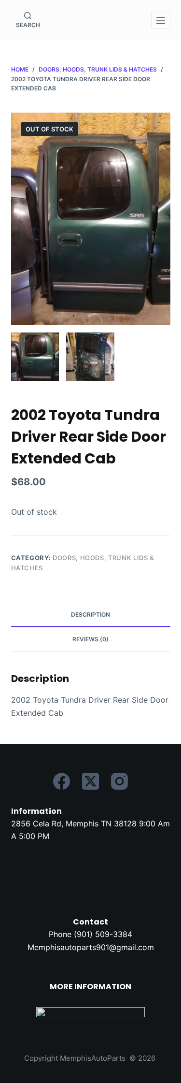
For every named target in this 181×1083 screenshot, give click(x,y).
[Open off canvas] (160, 20)
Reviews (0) (90, 639)
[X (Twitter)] (90, 781)
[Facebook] (61, 781)
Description (90, 614)
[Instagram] (119, 781)
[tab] (90, 614)
